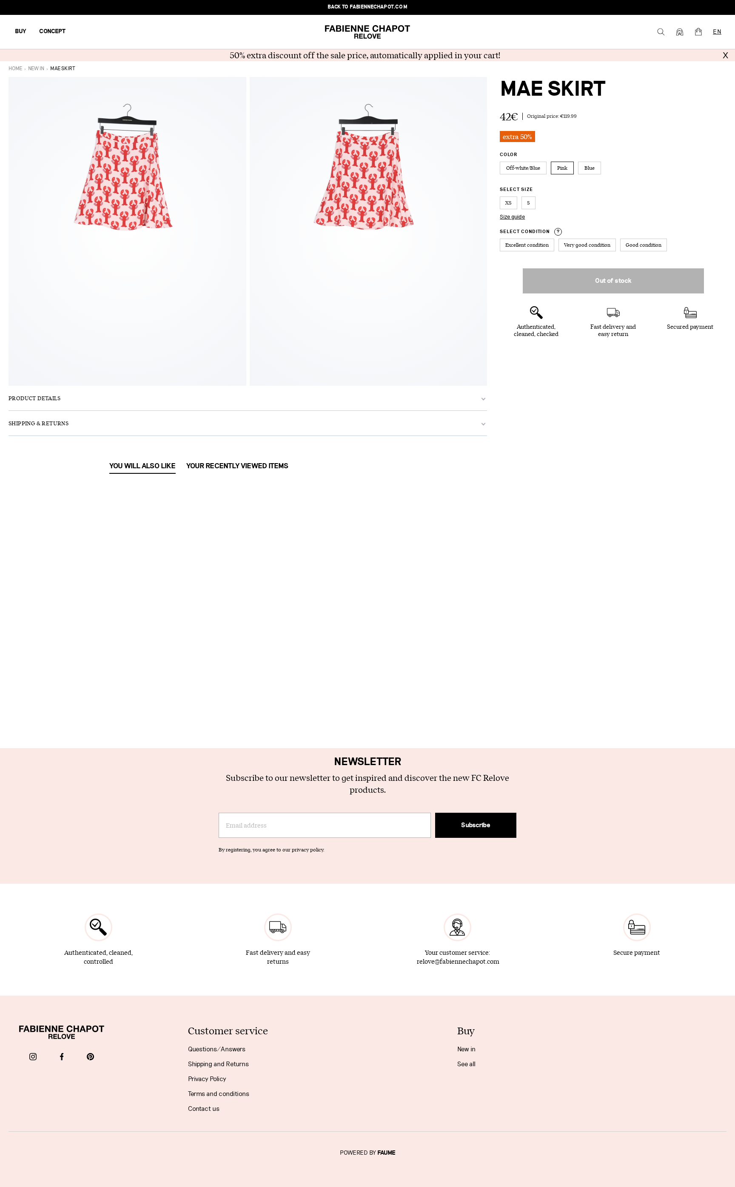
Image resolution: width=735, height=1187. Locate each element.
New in (466, 1049)
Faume (386, 1153)
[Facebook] (62, 1057)
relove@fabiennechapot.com (458, 961)
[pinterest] (90, 1057)
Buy (20, 31)
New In (36, 68)
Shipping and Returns (218, 1064)
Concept (52, 31)
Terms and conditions (218, 1094)
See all (466, 1064)
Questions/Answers (216, 1049)
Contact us (203, 1109)
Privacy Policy (207, 1079)
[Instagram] (33, 1057)
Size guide (512, 216)
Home (15, 68)
